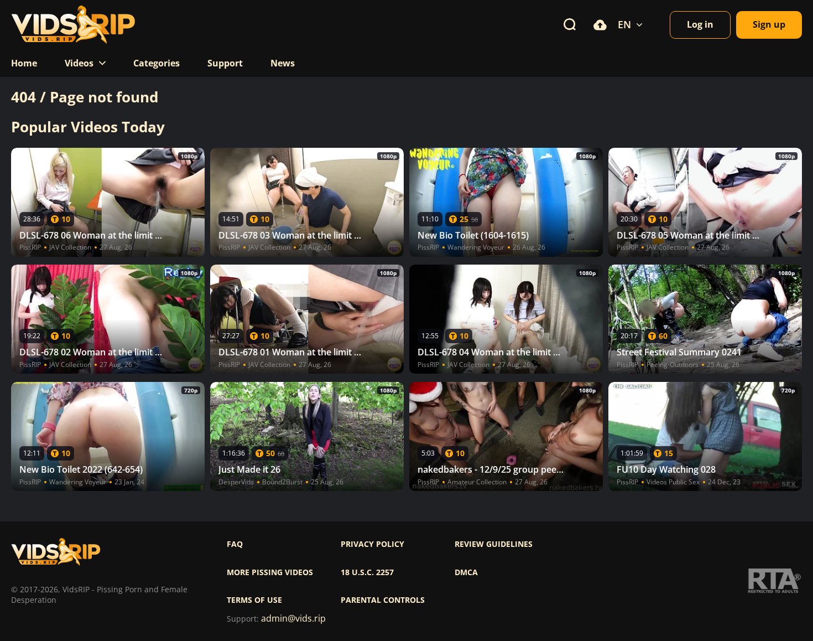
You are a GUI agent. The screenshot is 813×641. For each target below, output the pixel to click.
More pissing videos (270, 572)
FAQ (235, 544)
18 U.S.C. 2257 (367, 572)
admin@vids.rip (293, 618)
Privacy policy (372, 544)
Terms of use (254, 600)
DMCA (466, 572)
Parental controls (383, 600)
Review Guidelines (494, 544)
